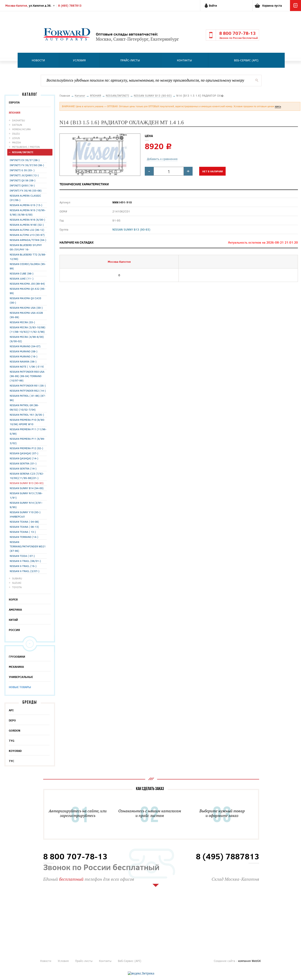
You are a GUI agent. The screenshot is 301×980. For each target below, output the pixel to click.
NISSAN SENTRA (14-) (23, 468)
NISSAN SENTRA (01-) (23, 463)
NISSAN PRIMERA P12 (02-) (26, 448)
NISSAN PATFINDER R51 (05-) (28, 385)
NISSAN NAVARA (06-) (23, 361)
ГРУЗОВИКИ (17, 657)
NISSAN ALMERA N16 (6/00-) (27, 219)
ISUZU (16, 133)
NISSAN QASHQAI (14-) (24, 458)
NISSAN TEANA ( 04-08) (24, 521)
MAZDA (16, 142)
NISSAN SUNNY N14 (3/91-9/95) (26, 505)
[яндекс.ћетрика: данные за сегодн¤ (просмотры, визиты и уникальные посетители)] (141, 973)
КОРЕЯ (13, 599)
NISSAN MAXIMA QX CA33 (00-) (25, 300)
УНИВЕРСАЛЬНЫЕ (21, 677)
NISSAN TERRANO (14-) (24, 537)
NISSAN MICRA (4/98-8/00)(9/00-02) (27, 339)
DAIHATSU (18, 120)
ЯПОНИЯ (14, 113)
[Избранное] (295, 10)
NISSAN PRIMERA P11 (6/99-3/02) (27, 441)
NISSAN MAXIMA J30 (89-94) (27, 283)
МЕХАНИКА (16, 667)
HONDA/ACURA (21, 129)
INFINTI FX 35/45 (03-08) (26, 190)
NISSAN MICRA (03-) (22, 322)
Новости (38, 60)
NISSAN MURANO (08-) (23, 351)
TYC (11, 761)
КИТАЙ (13, 620)
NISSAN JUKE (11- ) (21, 278)
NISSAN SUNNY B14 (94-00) (27, 488)
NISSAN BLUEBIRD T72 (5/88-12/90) (28, 257)
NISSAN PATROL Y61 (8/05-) (27, 414)
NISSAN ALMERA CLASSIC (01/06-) (25, 198)
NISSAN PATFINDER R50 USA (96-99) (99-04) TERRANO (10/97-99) (27, 376)
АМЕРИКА (15, 610)
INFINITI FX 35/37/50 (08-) (27, 165)
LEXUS (16, 138)
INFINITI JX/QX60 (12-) (24, 175)
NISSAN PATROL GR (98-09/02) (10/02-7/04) (24, 407)
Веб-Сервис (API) (246, 60)
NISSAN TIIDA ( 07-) (22, 556)
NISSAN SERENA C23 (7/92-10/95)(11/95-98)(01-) (27, 476)
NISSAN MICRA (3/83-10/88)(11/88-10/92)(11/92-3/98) (27, 329)
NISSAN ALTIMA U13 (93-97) (27, 235)
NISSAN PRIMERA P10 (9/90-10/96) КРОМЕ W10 (27, 422)
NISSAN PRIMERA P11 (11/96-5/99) (28, 431)
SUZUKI (16, 582)
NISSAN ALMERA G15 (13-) (26, 205)
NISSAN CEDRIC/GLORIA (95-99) (28, 266)
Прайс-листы (130, 60)
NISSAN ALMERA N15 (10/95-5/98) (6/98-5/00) (28, 212)
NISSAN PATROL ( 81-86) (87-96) (28, 398)
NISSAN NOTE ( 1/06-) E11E (27, 366)
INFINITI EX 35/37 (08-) (25, 160)
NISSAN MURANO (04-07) (25, 346)
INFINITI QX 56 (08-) (22, 180)
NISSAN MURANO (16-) (23, 356)
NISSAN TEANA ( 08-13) (24, 526)
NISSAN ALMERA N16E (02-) (27, 224)
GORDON (14, 730)
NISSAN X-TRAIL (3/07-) (24, 571)
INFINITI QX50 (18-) (22, 185)
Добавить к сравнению (162, 159)
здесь (278, 106)
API (11, 710)
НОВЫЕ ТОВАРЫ (20, 687)
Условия (79, 60)
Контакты (184, 60)
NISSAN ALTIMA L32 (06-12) (27, 229)
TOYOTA (17, 587)
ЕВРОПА (14, 102)
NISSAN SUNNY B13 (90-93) (27, 483)
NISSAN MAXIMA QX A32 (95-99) (27, 291)
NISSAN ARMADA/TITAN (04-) (28, 240)
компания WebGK (249, 961)
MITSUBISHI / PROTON (26, 146)
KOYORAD (15, 751)
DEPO (12, 720)
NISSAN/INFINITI (22, 152)
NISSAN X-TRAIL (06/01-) (25, 561)
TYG (11, 741)
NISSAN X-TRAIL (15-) (23, 566)
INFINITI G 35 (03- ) (22, 170)
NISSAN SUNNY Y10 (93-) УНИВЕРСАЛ (25, 514)
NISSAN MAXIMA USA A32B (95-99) (26, 315)
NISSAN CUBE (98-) (21, 273)
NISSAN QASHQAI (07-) (24, 453)
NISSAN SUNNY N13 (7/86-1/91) (26, 495)
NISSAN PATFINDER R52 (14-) (28, 390)
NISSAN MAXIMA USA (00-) (26, 307)
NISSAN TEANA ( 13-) (23, 531)
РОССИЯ (14, 630)
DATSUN (17, 124)
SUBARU (17, 578)
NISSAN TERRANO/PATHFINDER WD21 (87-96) (28, 546)
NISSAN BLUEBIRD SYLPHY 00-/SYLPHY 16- (26, 247)
